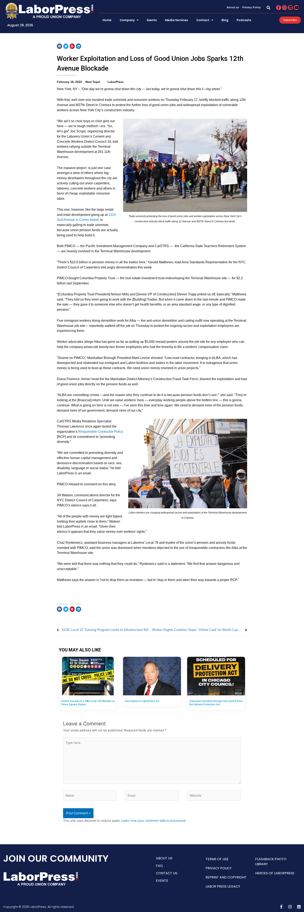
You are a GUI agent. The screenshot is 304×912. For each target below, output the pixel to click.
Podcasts (244, 20)
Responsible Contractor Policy (100, 431)
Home (107, 20)
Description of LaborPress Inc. (142, 701)
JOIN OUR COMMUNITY (56, 858)
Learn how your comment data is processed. (153, 821)
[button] (268, 7)
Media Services (176, 20)
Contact (202, 20)
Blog (224, 20)
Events (152, 20)
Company (127, 20)
